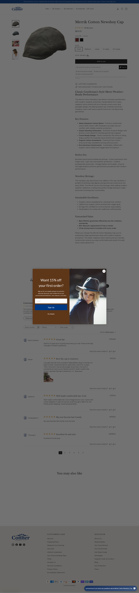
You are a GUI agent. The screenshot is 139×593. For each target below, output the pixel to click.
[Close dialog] (104, 271)
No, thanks (51, 314)
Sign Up (51, 307)
